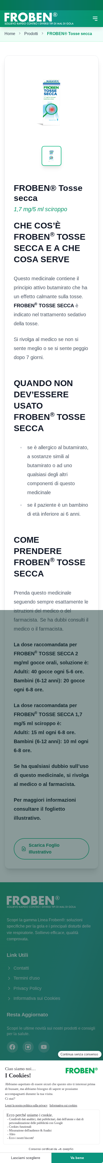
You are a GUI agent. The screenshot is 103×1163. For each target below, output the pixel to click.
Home (9, 34)
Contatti (21, 968)
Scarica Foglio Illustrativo (44, 848)
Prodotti (31, 34)
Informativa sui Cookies (37, 998)
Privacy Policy (28, 988)
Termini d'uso (27, 978)
